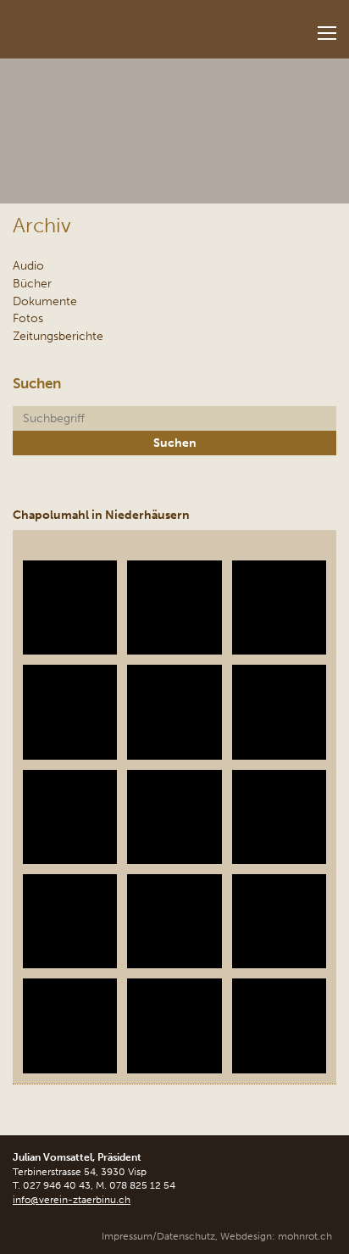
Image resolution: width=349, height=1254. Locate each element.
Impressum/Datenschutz (158, 1236)
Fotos (28, 318)
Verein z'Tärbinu (107, 24)
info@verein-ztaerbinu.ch (71, 1200)
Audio (28, 265)
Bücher (32, 283)
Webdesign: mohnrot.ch (276, 1236)
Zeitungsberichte (58, 335)
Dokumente (45, 301)
